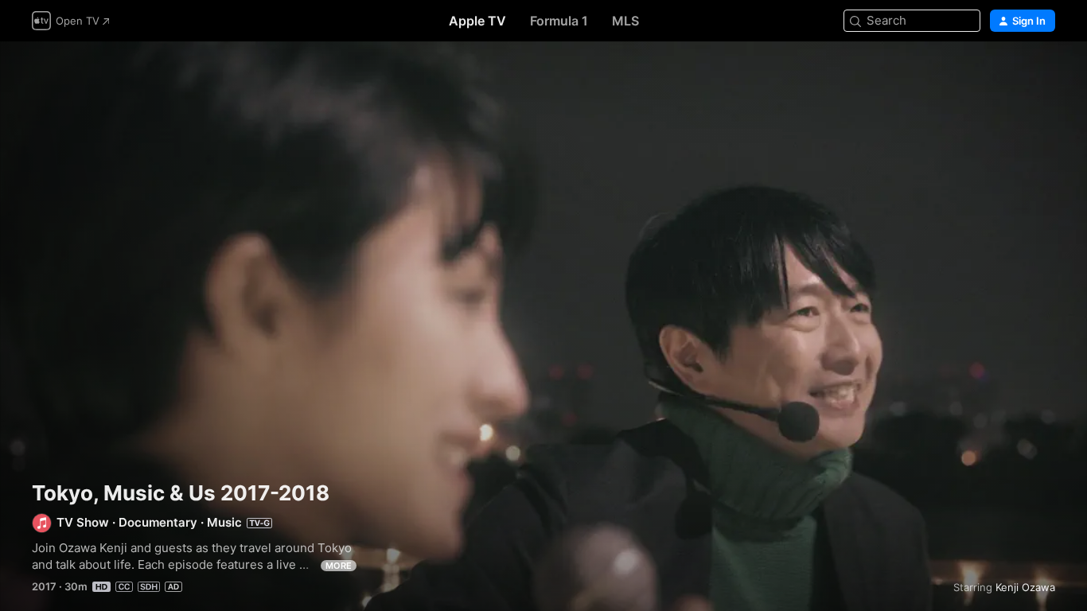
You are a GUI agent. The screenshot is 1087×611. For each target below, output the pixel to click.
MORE (338, 565)
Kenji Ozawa (1025, 587)
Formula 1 (559, 21)
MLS (625, 21)
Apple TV (477, 21)
